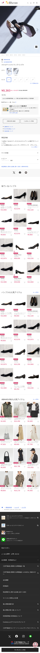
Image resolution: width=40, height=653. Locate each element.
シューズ (16, 507)
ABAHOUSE (7, 59)
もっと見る (34, 147)
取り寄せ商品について (9, 128)
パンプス (23, 507)
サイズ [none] (3, 79)
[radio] (9, 72)
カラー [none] (3, 70)
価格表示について (8, 126)
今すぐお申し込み (13, 112)
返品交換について (8, 131)
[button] (20, 30)
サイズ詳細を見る (34, 83)
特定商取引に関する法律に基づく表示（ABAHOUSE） (15, 166)
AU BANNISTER (8, 62)
